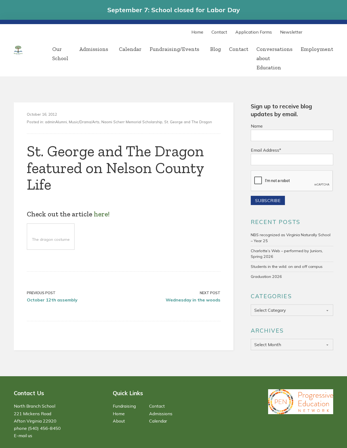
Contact (219, 32)
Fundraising (124, 406)
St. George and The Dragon (188, 121)
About (119, 421)
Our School (60, 53)
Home (197, 32)
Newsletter (291, 32)
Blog (215, 49)
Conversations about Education (274, 58)
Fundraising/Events (174, 49)
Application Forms (253, 32)
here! (102, 214)
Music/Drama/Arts (84, 121)
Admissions (93, 49)
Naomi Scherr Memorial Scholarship (131, 121)
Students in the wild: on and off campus (287, 266)
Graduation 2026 (266, 276)
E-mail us (23, 435)
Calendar (130, 49)
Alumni (61, 121)
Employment (317, 49)
